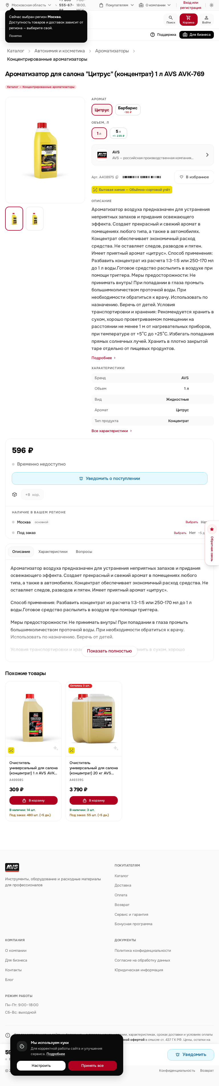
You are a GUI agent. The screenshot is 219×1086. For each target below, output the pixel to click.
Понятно (15, 36)
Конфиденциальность (177, 1070)
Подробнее (102, 357)
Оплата (121, 895)
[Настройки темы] (211, 5)
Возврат (122, 904)
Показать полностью (109, 651)
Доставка (123, 885)
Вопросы (84, 551)
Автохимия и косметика (60, 51)
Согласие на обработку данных (142, 960)
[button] (141, 177)
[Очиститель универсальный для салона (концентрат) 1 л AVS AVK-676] (33, 718)
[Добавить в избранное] (54, 688)
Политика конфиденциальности (143, 950)
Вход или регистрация (190, 5)
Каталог (15, 51)
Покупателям (117, 5)
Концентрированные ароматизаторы (47, 59)
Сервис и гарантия (131, 914)
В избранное (197, 177)
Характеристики (53, 551)
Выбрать (192, 522)
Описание (21, 551)
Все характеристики (110, 430)
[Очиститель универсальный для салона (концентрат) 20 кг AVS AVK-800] (94, 718)
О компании (155, 5)
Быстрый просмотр (36, 749)
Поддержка (166, 34)
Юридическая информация (139, 970)
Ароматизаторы (112, 51)
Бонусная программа (133, 923)
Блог (9, 979)
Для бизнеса (200, 34)
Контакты (13, 970)
